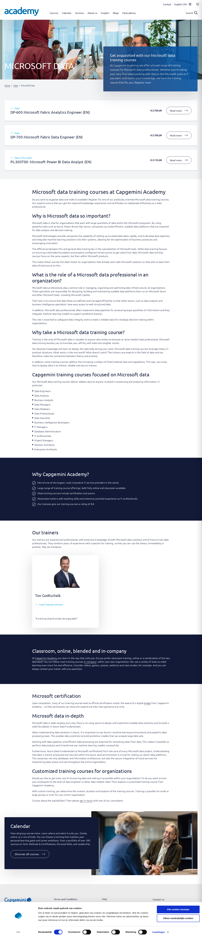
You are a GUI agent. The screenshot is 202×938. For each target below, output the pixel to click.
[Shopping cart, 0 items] (197, 5)
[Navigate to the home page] (21, 11)
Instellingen (159, 932)
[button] (29, 854)
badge (147, 703)
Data (15, 85)
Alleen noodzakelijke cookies (178, 918)
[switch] (87, 932)
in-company (90, 661)
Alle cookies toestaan (178, 909)
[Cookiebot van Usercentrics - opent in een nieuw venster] (18, 932)
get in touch (86, 800)
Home (7, 85)
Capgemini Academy (46, 658)
